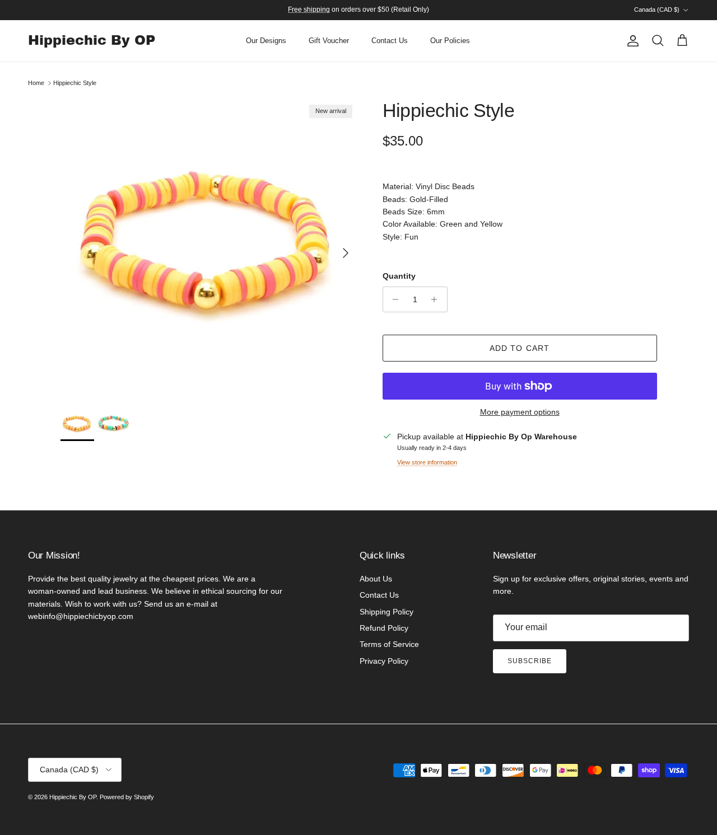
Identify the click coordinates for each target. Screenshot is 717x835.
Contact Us (389, 40)
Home (36, 82)
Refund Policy (384, 627)
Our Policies (450, 40)
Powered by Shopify (127, 797)
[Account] (631, 41)
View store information (427, 462)
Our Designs (266, 40)
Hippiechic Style (74, 82)
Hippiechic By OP (72, 797)
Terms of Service (389, 644)
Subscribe (530, 661)
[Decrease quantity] (393, 299)
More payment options (520, 411)
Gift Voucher (329, 40)
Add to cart (520, 348)
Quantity (399, 275)
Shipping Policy (386, 611)
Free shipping (309, 9)
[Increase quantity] (437, 299)
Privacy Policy (384, 660)
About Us (376, 578)
